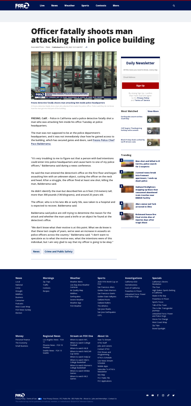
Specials (157, 278)
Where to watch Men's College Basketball (79, 361)
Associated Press (37, 47)
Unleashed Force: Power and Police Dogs (135, 295)
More (116, 5)
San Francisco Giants (106, 293)
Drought (18, 291)
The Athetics (103, 306)
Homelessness (131, 285)
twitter (173, 395)
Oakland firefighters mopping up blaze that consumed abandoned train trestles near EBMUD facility (147, 192)
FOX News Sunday (23, 310)
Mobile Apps (103, 366)
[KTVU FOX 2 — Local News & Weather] (24, 5)
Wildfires (19, 294)
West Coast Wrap (22, 306)
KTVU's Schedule (105, 357)
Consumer (19, 300)
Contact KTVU (103, 349)
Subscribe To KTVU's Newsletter (106, 370)
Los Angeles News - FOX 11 (53, 340)
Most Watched (129, 111)
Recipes (46, 291)
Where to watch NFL (79, 339)
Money (19, 336)
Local (17, 281)
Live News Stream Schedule (105, 361)
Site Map (101, 375)
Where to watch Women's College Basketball (81, 366)
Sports (101, 278)
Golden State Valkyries (107, 296)
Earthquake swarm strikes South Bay (131, 117)
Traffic (45, 285)
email (147, 395)
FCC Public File (104, 378)
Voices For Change (160, 319)
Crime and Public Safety (58, 251)
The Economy (21, 343)
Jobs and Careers (105, 346)
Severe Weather (77, 299)
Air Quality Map (76, 290)
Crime (17, 288)
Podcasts (19, 303)
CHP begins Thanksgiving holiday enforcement (131, 129)
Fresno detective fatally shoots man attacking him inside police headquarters (68, 103)
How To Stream (104, 339)
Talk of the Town (159, 305)
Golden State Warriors (107, 290)
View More (153, 111)
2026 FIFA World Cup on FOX (108, 282)
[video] (153, 119)
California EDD (131, 281)
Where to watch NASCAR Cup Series (80, 352)
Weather (75, 278)
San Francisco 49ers (106, 287)
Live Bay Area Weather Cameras (79, 286)
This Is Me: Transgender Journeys (162, 309)
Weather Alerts (76, 281)
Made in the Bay (159, 295)
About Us (103, 336)
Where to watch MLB (79, 348)
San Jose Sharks (104, 309)
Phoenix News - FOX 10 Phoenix (53, 346)
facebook (158, 395)
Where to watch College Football (80, 344)
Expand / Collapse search (174, 6)
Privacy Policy (143, 98)
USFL (100, 315)
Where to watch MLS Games (79, 377)
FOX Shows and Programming (104, 353)
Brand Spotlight (158, 328)
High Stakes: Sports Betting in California (163, 291)
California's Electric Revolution (160, 282)
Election (18, 313)
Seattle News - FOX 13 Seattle (52, 351)
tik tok (168, 395)
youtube (153, 395)
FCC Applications (105, 381)
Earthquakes (75, 296)
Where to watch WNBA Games (80, 372)
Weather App (75, 303)
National (19, 285)
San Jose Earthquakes (107, 312)
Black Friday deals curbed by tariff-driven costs (133, 141)
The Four (156, 287)
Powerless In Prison (133, 291)
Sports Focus (157, 302)
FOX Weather (75, 306)
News (48, 47)
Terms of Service (142, 100)
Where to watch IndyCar (80, 357)
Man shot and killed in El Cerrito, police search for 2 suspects (148, 164)
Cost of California (132, 288)
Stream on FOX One (81, 336)
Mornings (48, 278)
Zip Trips (46, 281)
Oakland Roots (104, 299)
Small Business (21, 346)
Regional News (51, 336)
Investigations (133, 278)
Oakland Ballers (104, 303)
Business (19, 297)
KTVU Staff (102, 343)
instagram (163, 395)
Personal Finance (22, 339)
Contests (46, 288)
